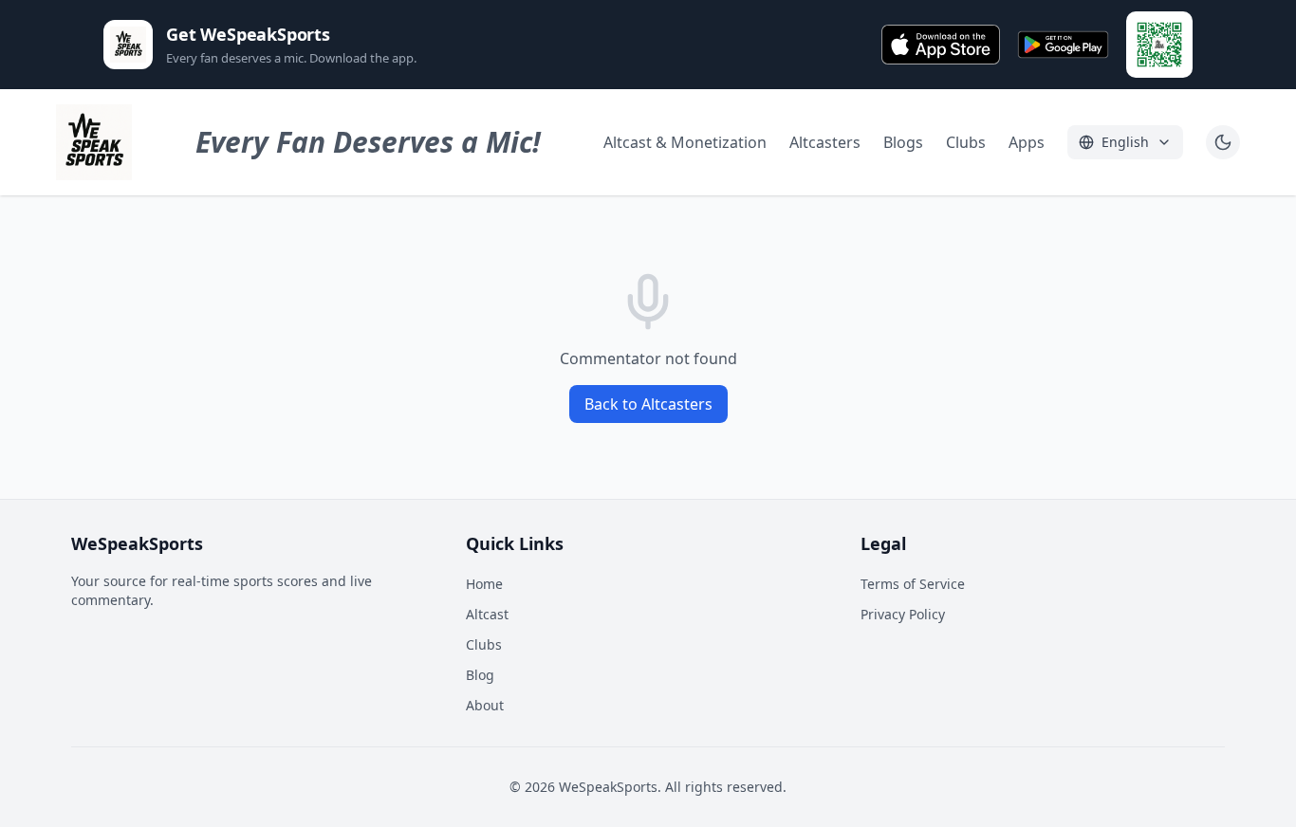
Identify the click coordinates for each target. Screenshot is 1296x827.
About (485, 705)
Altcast (487, 614)
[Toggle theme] (1223, 142)
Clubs (966, 142)
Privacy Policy (903, 614)
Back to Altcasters (648, 404)
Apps (1027, 142)
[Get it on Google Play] (1063, 44)
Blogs (903, 142)
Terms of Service (913, 584)
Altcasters (825, 142)
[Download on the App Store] (941, 44)
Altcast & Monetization (685, 142)
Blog (480, 675)
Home (484, 584)
